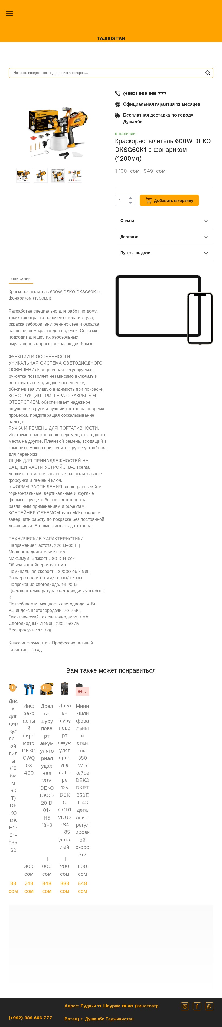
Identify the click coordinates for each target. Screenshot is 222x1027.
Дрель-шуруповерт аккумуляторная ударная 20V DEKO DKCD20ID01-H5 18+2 (111, 752)
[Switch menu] (9, 13)
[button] (208, 73)
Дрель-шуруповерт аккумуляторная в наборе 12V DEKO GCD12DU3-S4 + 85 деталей (153, 752)
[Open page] (111, 19)
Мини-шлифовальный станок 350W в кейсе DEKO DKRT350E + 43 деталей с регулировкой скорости (194, 756)
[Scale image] (158, 306)
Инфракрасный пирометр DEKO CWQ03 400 (69, 741)
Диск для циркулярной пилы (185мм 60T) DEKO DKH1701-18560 (27, 745)
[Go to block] (111, 862)
